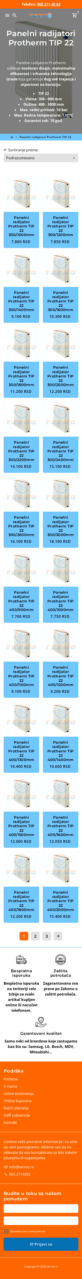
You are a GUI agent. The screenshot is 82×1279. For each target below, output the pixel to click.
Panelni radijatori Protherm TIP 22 (46, 137)
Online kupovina (17, 1100)
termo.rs (52, 1266)
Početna (11, 1079)
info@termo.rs (19, 1166)
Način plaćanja (16, 1108)
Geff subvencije (17, 1115)
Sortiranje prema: (21, 150)
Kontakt (10, 1122)
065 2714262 (17, 1174)
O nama (10, 1086)
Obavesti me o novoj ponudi (27, 1231)
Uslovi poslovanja (19, 1093)
